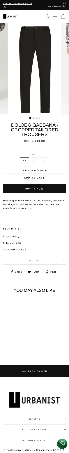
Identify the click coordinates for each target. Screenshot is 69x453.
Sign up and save (34, 430)
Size (34, 154)
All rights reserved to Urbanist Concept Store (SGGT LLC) (34, 450)
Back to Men (37, 371)
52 (34, 160)
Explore (34, 419)
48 (24, 160)
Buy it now (34, 188)
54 (44, 160)
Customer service (35, 440)
